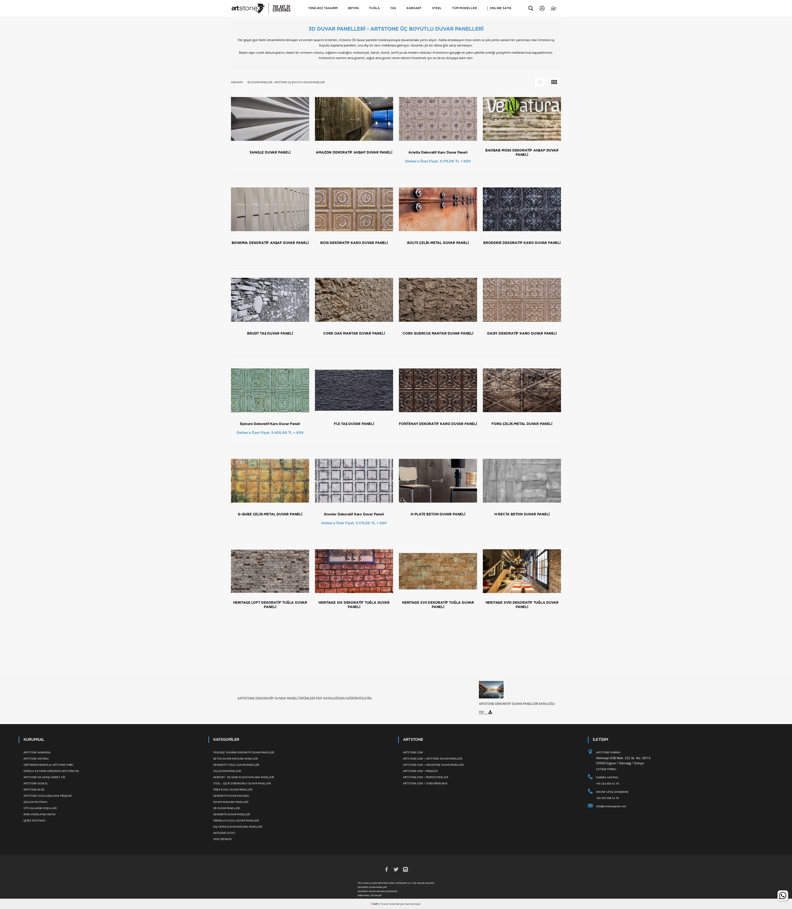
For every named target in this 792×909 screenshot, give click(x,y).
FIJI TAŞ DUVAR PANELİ (354, 424)
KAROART (414, 8)
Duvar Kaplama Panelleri (230, 802)
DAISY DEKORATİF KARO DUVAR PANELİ (521, 333)
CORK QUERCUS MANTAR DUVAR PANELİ (438, 333)
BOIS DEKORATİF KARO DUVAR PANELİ (354, 243)
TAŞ (393, 8)
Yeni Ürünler (222, 839)
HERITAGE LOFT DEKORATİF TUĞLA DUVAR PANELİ (270, 605)
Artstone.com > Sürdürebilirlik (425, 783)
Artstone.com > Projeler (420, 771)
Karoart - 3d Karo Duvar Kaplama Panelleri (243, 777)
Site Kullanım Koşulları (40, 808)
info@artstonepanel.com (611, 806)
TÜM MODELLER (464, 8)
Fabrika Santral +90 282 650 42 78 (607, 780)
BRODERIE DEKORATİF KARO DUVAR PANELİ (522, 243)
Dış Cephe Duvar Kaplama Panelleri (237, 826)
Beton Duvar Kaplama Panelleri (235, 758)
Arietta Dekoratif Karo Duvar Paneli (437, 152)
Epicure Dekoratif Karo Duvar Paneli (270, 424)
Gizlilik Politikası (35, 802)
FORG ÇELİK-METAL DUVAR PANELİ (521, 424)
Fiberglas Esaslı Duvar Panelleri (236, 820)
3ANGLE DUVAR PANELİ (270, 152)
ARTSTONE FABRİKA (608, 752)
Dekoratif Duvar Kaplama (231, 795)
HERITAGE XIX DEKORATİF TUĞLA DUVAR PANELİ (353, 605)
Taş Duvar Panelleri (227, 771)
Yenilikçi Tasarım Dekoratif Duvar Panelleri (243, 752)
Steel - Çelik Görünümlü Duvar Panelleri (242, 783)
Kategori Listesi (224, 832)
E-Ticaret (383, 903)
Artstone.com (413, 752)
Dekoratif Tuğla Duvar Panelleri (236, 764)
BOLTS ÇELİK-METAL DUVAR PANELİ (438, 243)
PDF (481, 712)
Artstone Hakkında (37, 752)
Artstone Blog (34, 789)
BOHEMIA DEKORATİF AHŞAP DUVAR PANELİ (270, 243)
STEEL (437, 8)
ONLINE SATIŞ (501, 8)
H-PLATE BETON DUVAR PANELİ (438, 514)
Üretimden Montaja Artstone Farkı (48, 764)
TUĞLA (374, 8)
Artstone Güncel (36, 783)
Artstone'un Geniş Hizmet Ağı (44, 777)
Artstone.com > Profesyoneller (425, 777)
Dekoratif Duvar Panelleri (231, 814)
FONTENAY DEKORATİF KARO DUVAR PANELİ (438, 424)
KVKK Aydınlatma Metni (39, 814)
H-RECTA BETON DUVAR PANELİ (522, 514)
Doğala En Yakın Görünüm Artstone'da (51, 771)
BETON (353, 8)
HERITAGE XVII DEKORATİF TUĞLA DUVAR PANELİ (438, 605)
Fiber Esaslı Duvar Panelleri (232, 789)
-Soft (374, 903)
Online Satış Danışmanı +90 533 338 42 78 (612, 795)
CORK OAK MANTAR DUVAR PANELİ (354, 333)
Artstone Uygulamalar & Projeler (48, 795)
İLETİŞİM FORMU (606, 769)
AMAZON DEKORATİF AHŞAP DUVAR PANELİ (354, 152)
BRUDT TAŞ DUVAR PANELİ (270, 333)
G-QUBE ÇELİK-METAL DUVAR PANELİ (270, 514)
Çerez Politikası (34, 820)
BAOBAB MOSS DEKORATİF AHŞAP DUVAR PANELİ (521, 152)
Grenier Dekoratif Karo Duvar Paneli (354, 514)
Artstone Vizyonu (36, 758)
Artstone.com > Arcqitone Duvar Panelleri (433, 764)
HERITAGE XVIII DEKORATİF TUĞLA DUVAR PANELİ (522, 605)
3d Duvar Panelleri (226, 808)
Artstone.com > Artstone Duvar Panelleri (432, 758)
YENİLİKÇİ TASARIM (323, 8)
